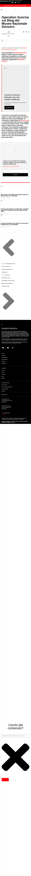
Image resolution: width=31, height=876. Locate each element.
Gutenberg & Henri (6, 382)
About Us (4, 355)
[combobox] (15, 735)
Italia (3, 376)
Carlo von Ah (24, 120)
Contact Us (4, 363)
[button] (23, 32)
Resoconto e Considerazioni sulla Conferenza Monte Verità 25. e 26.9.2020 (14, 195)
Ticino (3, 372)
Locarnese (4, 368)
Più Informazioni (9, 107)
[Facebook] (12, 2)
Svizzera (3, 374)
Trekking (3, 361)
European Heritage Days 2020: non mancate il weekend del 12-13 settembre (14, 224)
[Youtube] (15, 2)
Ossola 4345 (4, 384)
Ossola (3, 370)
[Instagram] (18, 2)
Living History (4, 357)
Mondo (3, 378)
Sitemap (3, 391)
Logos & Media (5, 388)
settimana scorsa (20, 53)
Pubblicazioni (4, 359)
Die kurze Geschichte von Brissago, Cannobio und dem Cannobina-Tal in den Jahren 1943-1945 (15, 210)
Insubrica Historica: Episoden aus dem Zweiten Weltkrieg (12, 97)
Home (3, 353)
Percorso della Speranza (7, 386)
